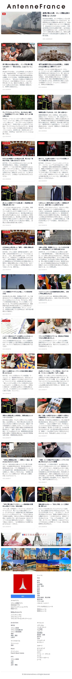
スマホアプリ (15, 600)
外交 (38, 588)
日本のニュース (41, 609)
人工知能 (39, 629)
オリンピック (41, 648)
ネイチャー (40, 642)
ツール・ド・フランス (43, 654)
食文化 (13, 625)
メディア (39, 631)
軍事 (38, 594)
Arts (12, 656)
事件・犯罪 (40, 586)
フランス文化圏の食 (17, 630)
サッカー (39, 650)
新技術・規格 (41, 635)
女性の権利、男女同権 (43, 597)
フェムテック (41, 640)
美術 (12, 663)
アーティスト (15, 651)
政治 (38, 582)
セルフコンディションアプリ (19, 607)
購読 (23, 596)
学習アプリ (14, 609)
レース (39, 659)
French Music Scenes (17, 653)
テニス (39, 656)
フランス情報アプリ (17, 603)
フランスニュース (16, 616)
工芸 (12, 661)
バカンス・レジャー (43, 603)
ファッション (15, 643)
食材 (12, 633)
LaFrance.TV (17, 612)
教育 (38, 590)
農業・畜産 (14, 635)
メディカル (40, 625)
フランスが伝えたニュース (45, 606)
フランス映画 (15, 659)
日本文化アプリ (15, 605)
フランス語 (40, 601)
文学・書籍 (14, 665)
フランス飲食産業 (16, 632)
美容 (12, 645)
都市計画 (39, 599)
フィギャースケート (43, 657)
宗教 (38, 595)
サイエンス (40, 623)
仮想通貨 (39, 633)
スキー (39, 652)
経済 (38, 580)
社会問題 (39, 584)
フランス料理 (15, 628)
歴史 (38, 592)
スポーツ (39, 645)
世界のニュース (41, 611)
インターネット (41, 627)
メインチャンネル (16, 615)
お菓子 (13, 637)
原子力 (39, 636)
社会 (38, 578)
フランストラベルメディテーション (21, 618)
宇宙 (38, 638)
